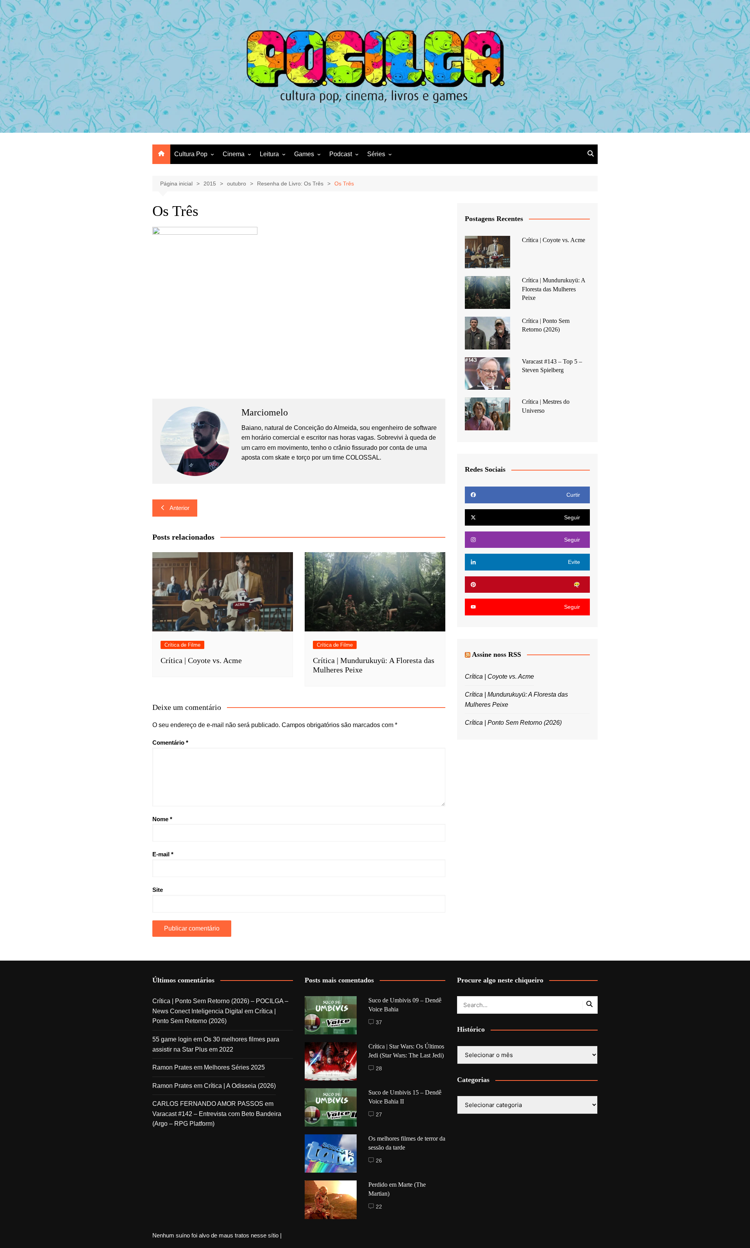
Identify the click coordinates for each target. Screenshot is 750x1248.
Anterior (179, 508)
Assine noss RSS (496, 654)
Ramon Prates (172, 1067)
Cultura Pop (190, 154)
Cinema (234, 154)
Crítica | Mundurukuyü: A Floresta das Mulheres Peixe (553, 289)
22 (379, 1206)
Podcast (340, 154)
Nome (162, 819)
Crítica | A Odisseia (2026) (240, 1085)
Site (157, 889)
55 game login (172, 1039)
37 (379, 1022)
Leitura (269, 154)
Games (304, 154)
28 (379, 1068)
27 (379, 1114)
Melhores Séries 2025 (234, 1067)
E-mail (162, 854)
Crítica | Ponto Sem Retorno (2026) (513, 722)
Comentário (170, 742)
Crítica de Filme (182, 645)
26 (379, 1160)
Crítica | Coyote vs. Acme (201, 660)
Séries (376, 154)
